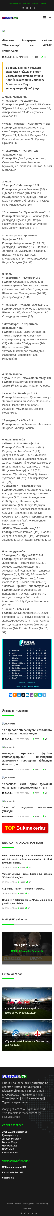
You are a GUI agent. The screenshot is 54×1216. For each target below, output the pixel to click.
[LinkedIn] (27, 695)
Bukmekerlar (25, 828)
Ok (32, 1213)
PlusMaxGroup (11, 1116)
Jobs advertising (42, 1204)
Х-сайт (43, 3)
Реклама (26, 3)
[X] (23, 695)
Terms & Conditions (14, 1204)
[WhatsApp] (36, 695)
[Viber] (31, 695)
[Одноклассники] (15, 695)
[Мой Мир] (19, 695)
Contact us (27, 1209)
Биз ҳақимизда (15, 3)
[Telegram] (44, 695)
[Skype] (40, 695)
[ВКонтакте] (10, 695)
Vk (36, 1213)
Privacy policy (28, 1204)
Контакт (35, 3)
